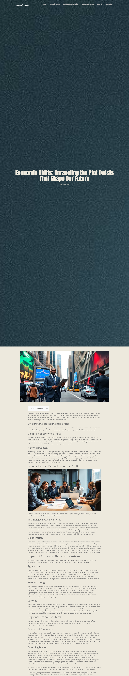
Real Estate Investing (88, 4)
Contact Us (109, 4)
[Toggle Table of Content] (46, 408)
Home (44, 4)
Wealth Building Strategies (70, 4)
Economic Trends (55, 4)
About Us (99, 4)
